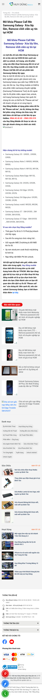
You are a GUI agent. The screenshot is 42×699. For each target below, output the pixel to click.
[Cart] (39, 4)
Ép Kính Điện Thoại (9, 426)
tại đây (15, 292)
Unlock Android (32, 452)
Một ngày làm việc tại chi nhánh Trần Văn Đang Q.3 (26, 535)
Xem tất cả (36, 466)
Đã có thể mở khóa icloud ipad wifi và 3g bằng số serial (29, 369)
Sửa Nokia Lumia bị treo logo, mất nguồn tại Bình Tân (27, 493)
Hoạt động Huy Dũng (25, 426)
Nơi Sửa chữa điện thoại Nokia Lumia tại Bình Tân (26, 471)
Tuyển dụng (19, 452)
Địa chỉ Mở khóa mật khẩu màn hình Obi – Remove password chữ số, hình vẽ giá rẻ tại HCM (29, 354)
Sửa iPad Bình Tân (9, 448)
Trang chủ (6, 13)
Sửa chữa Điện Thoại (31, 444)
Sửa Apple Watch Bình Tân (12, 444)
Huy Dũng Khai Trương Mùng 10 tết (26, 564)
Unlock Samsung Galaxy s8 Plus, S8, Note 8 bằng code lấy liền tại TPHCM (29, 383)
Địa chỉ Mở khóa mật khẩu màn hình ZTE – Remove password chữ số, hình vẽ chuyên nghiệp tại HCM (29, 333)
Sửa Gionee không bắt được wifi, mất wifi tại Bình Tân (27, 513)
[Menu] (3, 4)
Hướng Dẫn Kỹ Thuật (10, 431)
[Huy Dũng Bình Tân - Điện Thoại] (21, 4)
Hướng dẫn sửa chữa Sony (28, 431)
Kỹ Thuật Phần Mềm (26, 435)
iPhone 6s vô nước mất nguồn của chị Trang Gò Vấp (27, 554)
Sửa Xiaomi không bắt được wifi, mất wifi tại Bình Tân (26, 503)
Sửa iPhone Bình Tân (25, 448)
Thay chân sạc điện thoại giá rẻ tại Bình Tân (27, 479)
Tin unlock (15, 13)
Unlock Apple (7, 457)
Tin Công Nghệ (8, 452)
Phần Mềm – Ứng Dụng (10, 439)
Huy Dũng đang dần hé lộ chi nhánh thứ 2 (25, 543)
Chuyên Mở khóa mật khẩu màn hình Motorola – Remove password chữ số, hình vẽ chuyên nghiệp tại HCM (29, 315)
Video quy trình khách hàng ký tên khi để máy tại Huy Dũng (27, 573)
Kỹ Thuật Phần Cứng (9, 435)
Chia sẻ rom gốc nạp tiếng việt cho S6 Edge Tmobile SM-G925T (29, 404)
